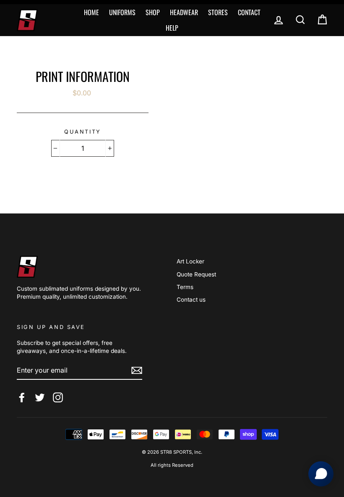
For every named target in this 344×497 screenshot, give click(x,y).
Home (91, 12)
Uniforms (122, 12)
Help (172, 28)
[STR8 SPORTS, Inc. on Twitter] (40, 397)
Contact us (191, 299)
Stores (218, 12)
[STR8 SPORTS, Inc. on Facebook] (22, 397)
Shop (153, 12)
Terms (185, 287)
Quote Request (196, 274)
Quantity (82, 132)
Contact (249, 12)
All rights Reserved (172, 465)
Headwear (184, 12)
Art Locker (190, 261)
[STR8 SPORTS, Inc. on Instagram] (58, 397)
